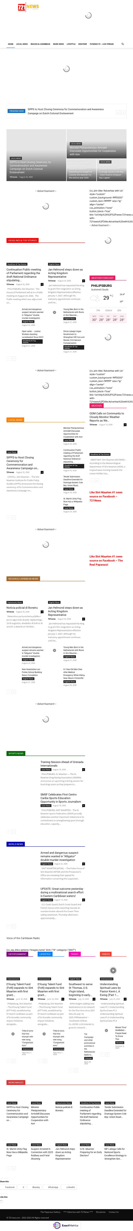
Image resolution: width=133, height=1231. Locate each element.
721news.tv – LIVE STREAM (102, 44)
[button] (123, 44)
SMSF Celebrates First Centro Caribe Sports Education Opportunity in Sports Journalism (61, 798)
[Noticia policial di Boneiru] (24, 594)
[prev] (118, 113)
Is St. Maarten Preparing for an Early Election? (91, 1152)
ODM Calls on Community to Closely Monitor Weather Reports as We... (107, 417)
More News (58, 44)
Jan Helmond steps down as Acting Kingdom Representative (65, 273)
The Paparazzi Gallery (50, 1212)
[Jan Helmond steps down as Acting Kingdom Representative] (66, 256)
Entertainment (13, 979)
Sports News (36, 420)
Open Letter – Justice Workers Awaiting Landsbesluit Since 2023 (32, 334)
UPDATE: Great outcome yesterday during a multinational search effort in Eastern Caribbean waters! (62, 892)
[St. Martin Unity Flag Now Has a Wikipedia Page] (54, 501)
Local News (22, 44)
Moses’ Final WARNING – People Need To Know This (120, 1033)
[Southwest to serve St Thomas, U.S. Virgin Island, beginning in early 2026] (82, 970)
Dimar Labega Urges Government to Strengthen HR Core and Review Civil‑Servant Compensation (74, 337)
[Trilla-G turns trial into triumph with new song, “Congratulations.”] (12, 1034)
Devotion (119, 1042)
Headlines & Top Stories (16, 264)
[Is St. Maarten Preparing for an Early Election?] (91, 1138)
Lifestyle (88, 1058)
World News (52, 420)
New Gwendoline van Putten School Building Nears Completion (32, 672)
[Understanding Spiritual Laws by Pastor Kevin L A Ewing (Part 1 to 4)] (113, 970)
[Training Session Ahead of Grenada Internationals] (21, 771)
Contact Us (114, 1212)
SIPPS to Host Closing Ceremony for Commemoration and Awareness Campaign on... (17, 1114)
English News (54, 264)
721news (13, 177)
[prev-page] (8, 358)
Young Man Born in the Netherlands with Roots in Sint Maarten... (73, 312)
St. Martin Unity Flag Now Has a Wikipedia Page (72, 502)
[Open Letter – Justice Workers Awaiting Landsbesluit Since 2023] (12, 334)
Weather (82, 44)
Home (10, 44)
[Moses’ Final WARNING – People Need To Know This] (106, 1030)
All (24, 420)
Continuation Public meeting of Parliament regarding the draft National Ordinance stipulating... (73, 456)
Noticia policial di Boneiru (22, 607)
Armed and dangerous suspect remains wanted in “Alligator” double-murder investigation (59, 856)
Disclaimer (101, 1212)
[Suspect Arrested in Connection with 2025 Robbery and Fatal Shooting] (42, 1138)
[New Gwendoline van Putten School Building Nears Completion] (12, 672)
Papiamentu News (14, 602)
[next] (123, 113)
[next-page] (14, 358)
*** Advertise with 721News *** (78, 1212)
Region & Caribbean (40, 44)
